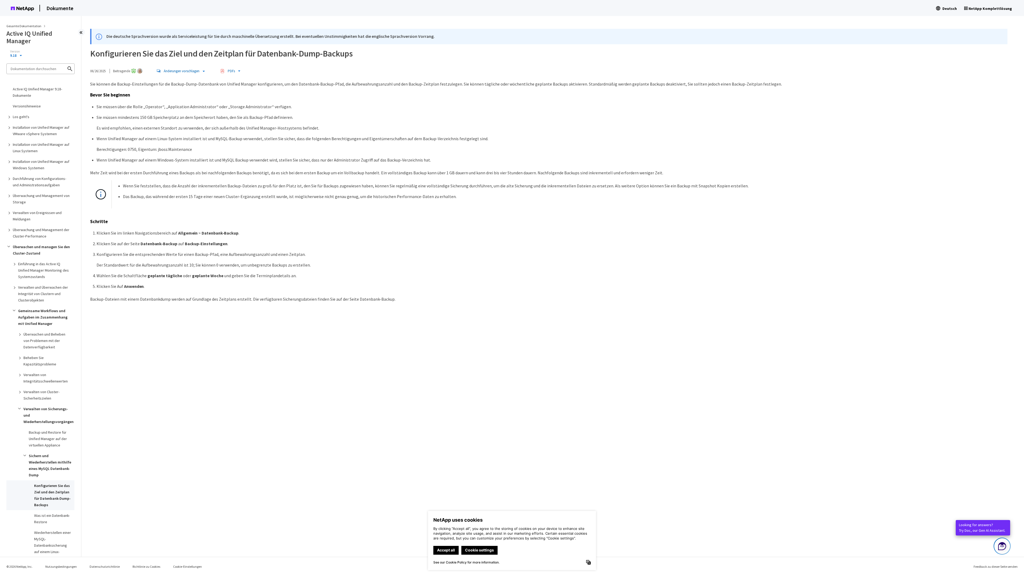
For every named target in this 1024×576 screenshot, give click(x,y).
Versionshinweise (27, 106)
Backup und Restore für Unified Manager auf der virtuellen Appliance (48, 439)
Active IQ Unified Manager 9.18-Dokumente (37, 92)
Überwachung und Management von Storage (41, 198)
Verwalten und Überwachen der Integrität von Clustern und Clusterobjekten (43, 294)
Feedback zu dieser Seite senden (996, 567)
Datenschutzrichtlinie (105, 567)
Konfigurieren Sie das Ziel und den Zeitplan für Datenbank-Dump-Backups (52, 495)
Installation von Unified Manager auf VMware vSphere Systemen (41, 130)
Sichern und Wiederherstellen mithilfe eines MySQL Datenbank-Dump (50, 465)
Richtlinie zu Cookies (146, 567)
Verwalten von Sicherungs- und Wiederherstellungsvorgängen (48, 415)
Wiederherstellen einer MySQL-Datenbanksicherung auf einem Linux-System (52, 545)
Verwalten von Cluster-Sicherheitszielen (41, 395)
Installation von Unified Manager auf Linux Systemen (41, 147)
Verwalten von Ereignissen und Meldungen (37, 215)
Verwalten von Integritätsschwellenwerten (45, 378)
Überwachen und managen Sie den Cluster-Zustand (41, 250)
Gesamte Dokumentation (23, 26)
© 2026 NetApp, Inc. (19, 567)
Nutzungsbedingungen (61, 567)
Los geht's (21, 116)
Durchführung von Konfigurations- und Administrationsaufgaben (39, 181)
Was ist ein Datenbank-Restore (52, 518)
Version (15, 51)
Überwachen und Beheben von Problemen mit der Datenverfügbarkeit (44, 340)
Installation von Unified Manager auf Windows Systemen (41, 164)
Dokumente (59, 8)
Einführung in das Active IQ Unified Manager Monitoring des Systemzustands (43, 270)
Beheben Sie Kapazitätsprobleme (39, 360)
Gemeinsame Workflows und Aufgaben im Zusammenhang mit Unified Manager (42, 317)
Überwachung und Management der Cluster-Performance (41, 233)
